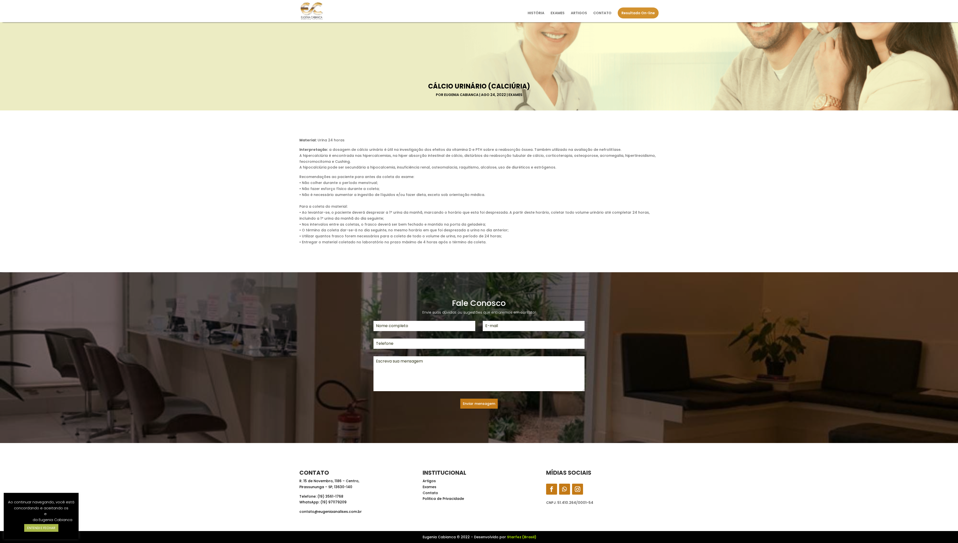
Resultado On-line (638, 12)
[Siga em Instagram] (577, 489)
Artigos (429, 480)
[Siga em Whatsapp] (564, 489)
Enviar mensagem (479, 403)
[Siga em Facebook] (551, 489)
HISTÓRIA (536, 13)
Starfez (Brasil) (521, 537)
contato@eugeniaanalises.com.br (330, 511)
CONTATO (602, 13)
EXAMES (558, 13)
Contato (430, 492)
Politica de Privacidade (443, 498)
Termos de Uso (29, 513)
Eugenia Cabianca (461, 94)
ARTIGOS (579, 13)
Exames (515, 94)
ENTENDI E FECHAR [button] (41, 528)
